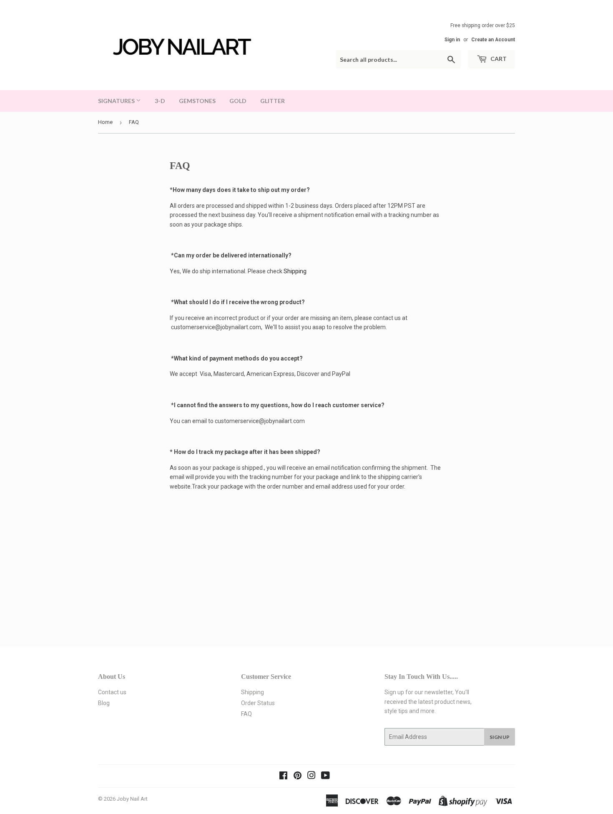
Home (105, 122)
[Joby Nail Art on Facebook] (283, 776)
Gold (237, 100)
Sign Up (500, 737)
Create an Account (493, 40)
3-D (160, 100)
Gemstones (197, 100)
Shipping (295, 271)
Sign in (452, 40)
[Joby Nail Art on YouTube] (325, 776)
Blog (104, 703)
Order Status (258, 703)
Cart (498, 58)
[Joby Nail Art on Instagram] (311, 776)
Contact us (112, 692)
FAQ (246, 714)
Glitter (272, 100)
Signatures (117, 100)
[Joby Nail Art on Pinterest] (297, 776)
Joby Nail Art (132, 799)
